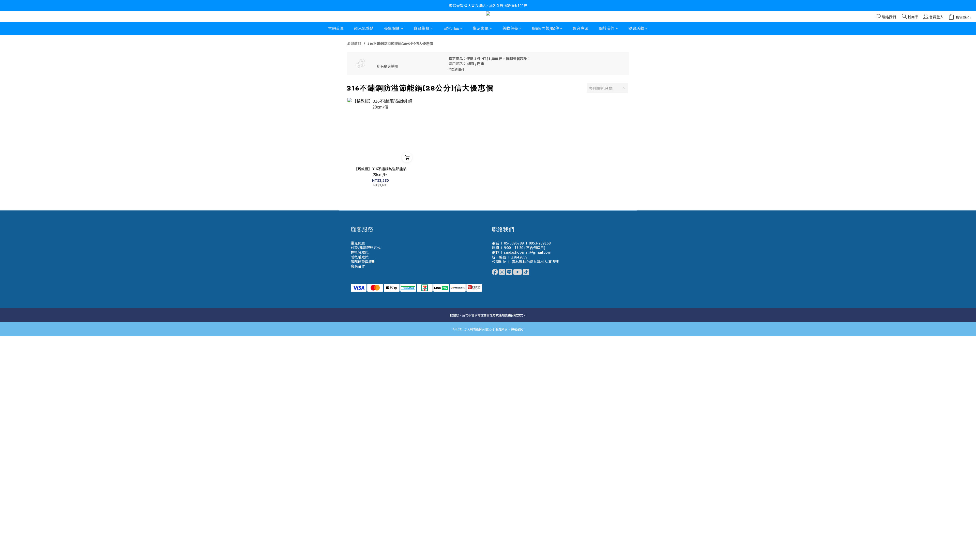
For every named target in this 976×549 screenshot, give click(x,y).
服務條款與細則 (363, 261)
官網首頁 (336, 28)
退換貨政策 (360, 252)
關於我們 (607, 28)
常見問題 (358, 243)
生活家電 (481, 28)
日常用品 (451, 28)
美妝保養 (510, 28)
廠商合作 (358, 266)
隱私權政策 (360, 257)
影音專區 (581, 28)
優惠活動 (636, 28)
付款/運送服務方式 (365, 247)
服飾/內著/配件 (545, 28)
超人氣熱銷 (364, 28)
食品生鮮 (421, 28)
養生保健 (392, 28)
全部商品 (354, 43)
